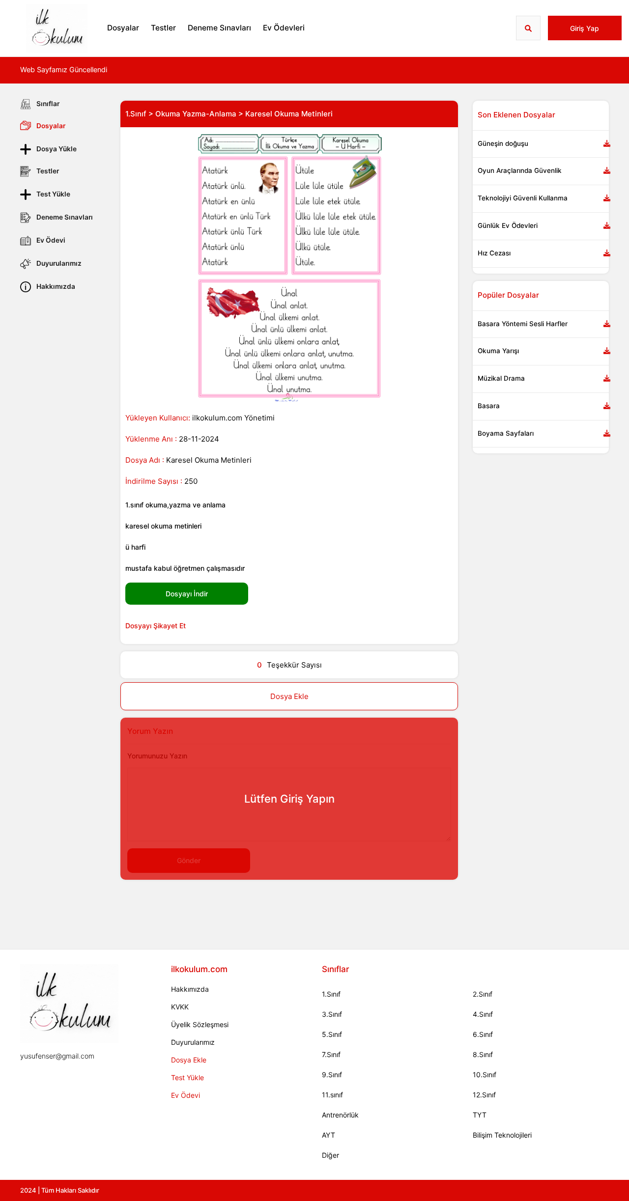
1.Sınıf (331, 994)
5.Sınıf (332, 1034)
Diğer (330, 1155)
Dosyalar (123, 27)
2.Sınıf (482, 994)
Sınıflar (47, 104)
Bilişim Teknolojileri (502, 1135)
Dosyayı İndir (187, 593)
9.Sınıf (332, 1074)
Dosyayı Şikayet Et (155, 625)
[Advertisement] (63, 445)
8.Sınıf (483, 1054)
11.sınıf (332, 1094)
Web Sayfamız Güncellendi (63, 69)
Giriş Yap (584, 28)
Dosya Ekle (289, 696)
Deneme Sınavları (219, 27)
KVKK (180, 1007)
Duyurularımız (59, 263)
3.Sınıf (332, 1014)
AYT (328, 1135)
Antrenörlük (340, 1115)
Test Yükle (53, 194)
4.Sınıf (483, 1014)
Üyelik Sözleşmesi (200, 1024)
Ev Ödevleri (284, 27)
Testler (163, 27)
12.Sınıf (484, 1094)
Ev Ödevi (50, 240)
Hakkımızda (55, 286)
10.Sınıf (484, 1074)
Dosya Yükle (56, 149)
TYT (479, 1115)
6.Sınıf (483, 1034)
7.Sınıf (331, 1054)
